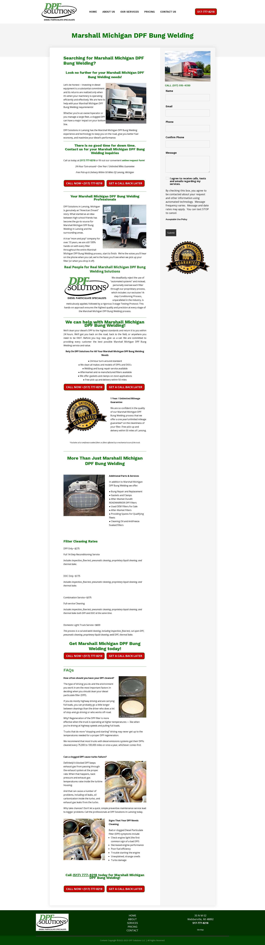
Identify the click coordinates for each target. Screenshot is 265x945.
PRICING (149, 12)
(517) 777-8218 (87, 160)
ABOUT (132, 919)
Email (169, 106)
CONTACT (132, 930)
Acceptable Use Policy (176, 219)
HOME (93, 12)
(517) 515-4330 (181, 85)
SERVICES (132, 923)
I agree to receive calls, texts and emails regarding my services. (188, 181)
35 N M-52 (200, 915)
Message (171, 152)
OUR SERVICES (129, 12)
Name (169, 90)
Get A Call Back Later (125, 183)
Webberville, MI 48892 (200, 919)
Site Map (200, 930)
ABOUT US (108, 12)
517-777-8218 (205, 12)
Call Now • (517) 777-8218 (84, 183)
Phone (169, 121)
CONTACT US (168, 12)
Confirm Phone (175, 137)
